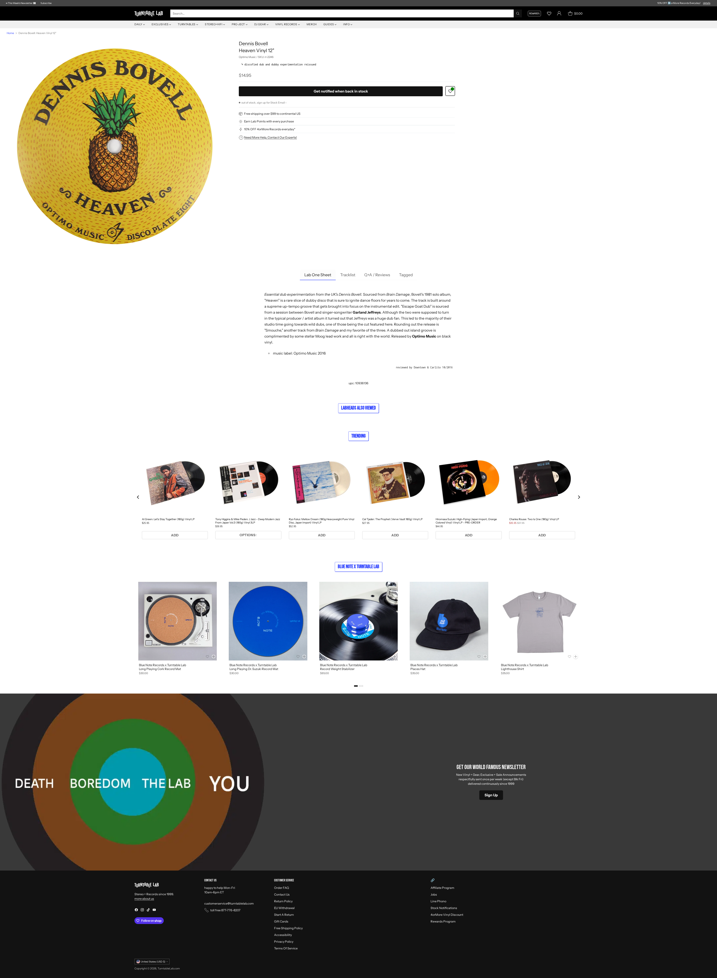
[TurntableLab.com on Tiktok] (148, 910)
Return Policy (283, 901)
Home (10, 33)
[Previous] (134, 629)
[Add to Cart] (213, 656)
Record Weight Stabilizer (337, 669)
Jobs (434, 894)
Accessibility (283, 935)
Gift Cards (281, 921)
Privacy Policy (283, 941)
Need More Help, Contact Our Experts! (270, 137)
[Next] (582, 629)
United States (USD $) (153, 961)
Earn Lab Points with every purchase (269, 121)
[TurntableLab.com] (149, 13)
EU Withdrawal (284, 908)
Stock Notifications (444, 908)
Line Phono (438, 901)
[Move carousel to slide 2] (361, 686)
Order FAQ (281, 888)
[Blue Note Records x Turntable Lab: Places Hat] (449, 621)
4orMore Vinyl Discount (447, 915)
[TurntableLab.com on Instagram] (142, 910)
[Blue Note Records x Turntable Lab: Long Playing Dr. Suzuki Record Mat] (268, 621)
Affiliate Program (442, 888)
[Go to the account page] (559, 13)
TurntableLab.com (169, 968)
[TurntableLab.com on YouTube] (154, 910)
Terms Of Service (286, 948)
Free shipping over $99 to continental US (272, 114)
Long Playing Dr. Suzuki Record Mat (253, 669)
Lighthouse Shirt (512, 669)
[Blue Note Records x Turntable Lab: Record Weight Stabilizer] (358, 621)
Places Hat (417, 669)
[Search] (518, 13)
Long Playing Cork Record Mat (160, 669)
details (706, 3)
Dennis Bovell (253, 43)
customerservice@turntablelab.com (229, 903)
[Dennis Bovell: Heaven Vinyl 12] (115, 145)
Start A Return (284, 915)
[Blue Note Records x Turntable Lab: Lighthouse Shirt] (539, 621)
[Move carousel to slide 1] (356, 686)
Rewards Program (443, 921)
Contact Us (282, 894)
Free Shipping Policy (288, 928)
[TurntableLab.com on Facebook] (136, 910)
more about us (144, 898)
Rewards (534, 13)
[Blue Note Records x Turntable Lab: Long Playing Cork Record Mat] (177, 621)
